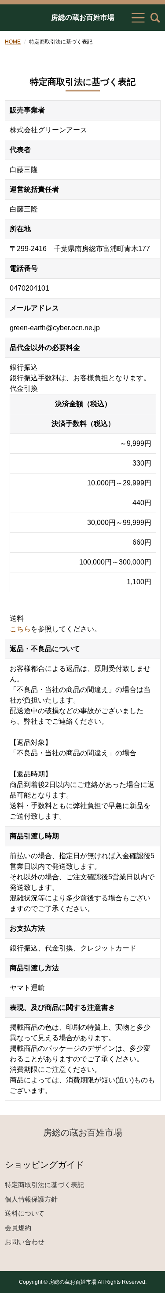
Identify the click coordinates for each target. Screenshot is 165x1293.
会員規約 (18, 1227)
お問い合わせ (24, 1242)
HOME (13, 42)
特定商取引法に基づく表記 (44, 1184)
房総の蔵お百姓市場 (82, 17)
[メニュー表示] (138, 17)
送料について (24, 1213)
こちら (20, 629)
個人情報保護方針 (31, 1199)
